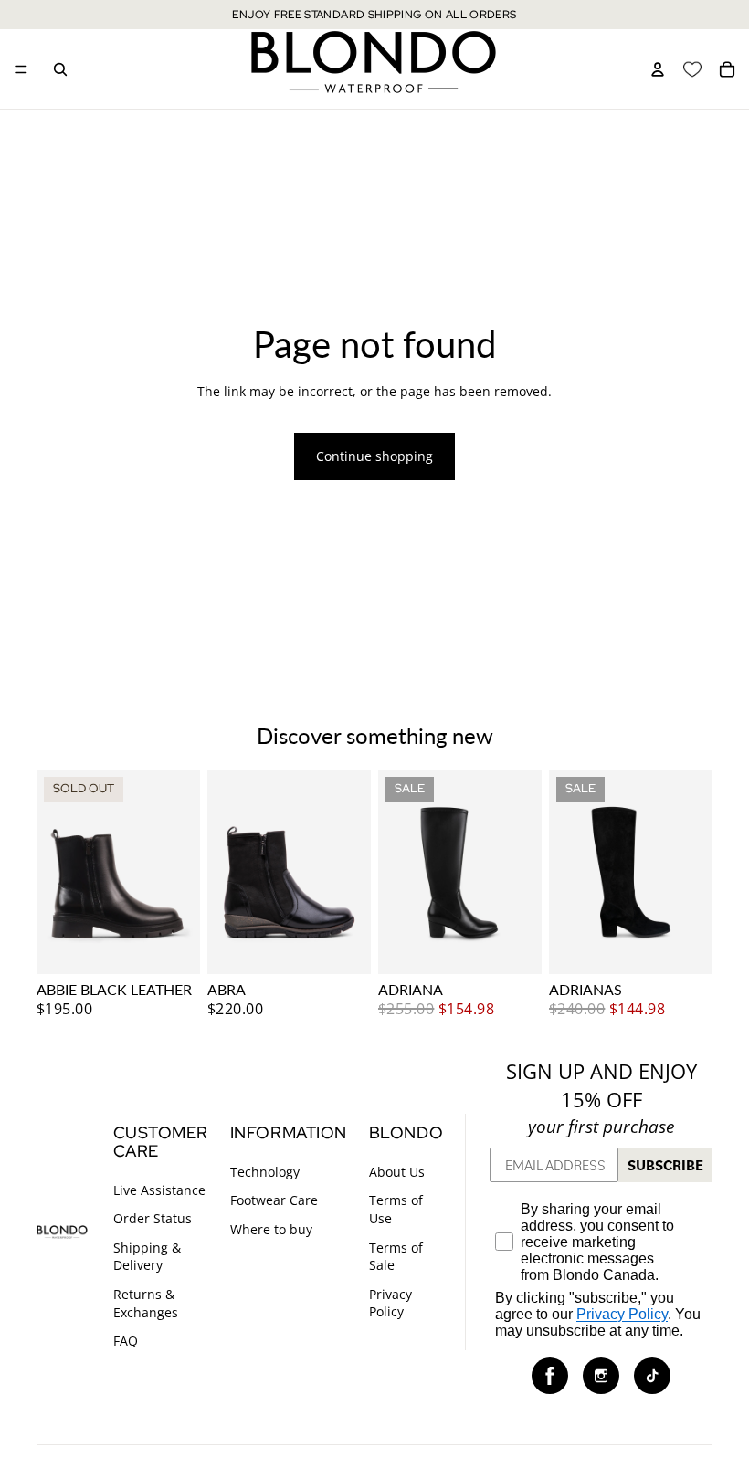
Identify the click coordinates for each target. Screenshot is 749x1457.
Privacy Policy (390, 1303)
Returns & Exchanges (145, 1303)
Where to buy (271, 1229)
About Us (397, 1171)
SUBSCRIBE (665, 1165)
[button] (550, 1375)
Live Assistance (159, 1190)
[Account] (658, 69)
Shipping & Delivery (147, 1256)
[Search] (60, 69)
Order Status (152, 1218)
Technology (265, 1171)
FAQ (125, 1340)
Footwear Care (274, 1200)
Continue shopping (374, 456)
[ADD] (342, 945)
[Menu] (21, 69)
